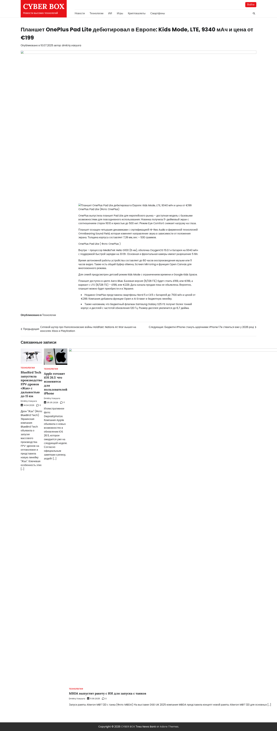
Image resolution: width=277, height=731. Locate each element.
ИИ (110, 13)
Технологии (96, 13)
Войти (250, 4)
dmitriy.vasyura (71, 45)
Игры (120, 13)
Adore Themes (169, 726)
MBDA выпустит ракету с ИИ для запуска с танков (107, 693)
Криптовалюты (137, 13)
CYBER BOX (43, 6)
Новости (80, 13)
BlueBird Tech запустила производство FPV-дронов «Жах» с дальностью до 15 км (31, 384)
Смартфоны (157, 13)
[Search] (254, 13)
